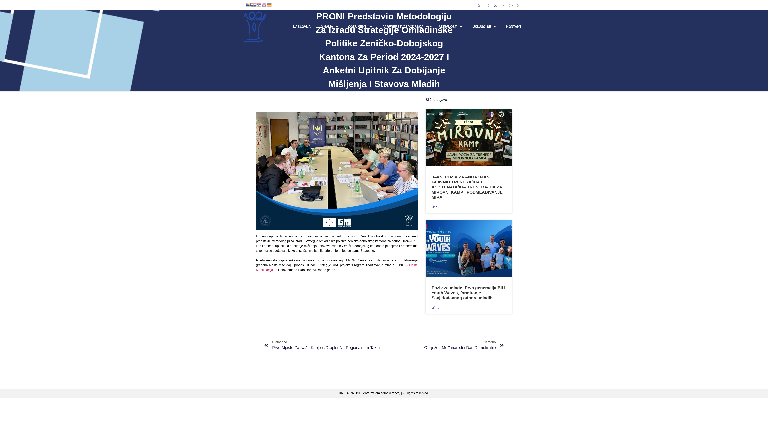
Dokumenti (357, 26)
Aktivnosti (448, 26)
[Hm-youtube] (510, 5)
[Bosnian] (248, 4)
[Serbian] (259, 4)
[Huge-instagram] (487, 5)
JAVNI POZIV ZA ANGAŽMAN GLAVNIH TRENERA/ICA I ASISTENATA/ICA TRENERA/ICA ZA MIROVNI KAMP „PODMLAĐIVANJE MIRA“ (467, 187)
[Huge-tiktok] (518, 5)
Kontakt (513, 26)
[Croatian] (253, 4)
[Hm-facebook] (479, 5)
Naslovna (302, 26)
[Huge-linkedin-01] (503, 5)
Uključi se (482, 26)
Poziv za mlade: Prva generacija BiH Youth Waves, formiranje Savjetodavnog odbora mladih (468, 292)
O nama (327, 26)
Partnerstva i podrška (403, 26)
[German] (269, 4)
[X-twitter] (495, 5)
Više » (435, 207)
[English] (264, 4)
